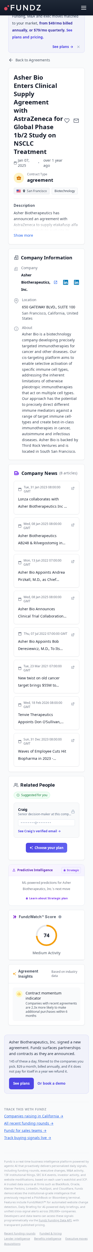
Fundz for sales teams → (25, 1130)
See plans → (62, 46)
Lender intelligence (17, 1238)
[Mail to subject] (76, 121)
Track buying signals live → (27, 1137)
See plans (21, 1083)
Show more (23, 235)
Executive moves (76, 1238)
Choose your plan (49, 847)
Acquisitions (12, 1244)
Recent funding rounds (19, 1233)
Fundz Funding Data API (55, 1220)
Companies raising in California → (33, 1116)
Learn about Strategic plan (48, 898)
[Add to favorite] (67, 121)
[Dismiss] (78, 46)
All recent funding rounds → (28, 1123)
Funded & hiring (51, 1233)
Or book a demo (51, 1083)
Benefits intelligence (47, 1238)
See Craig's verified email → (39, 831)
